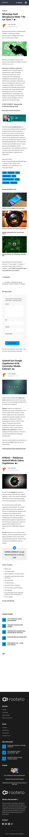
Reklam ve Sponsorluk (7, 717)
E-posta (7, 327)
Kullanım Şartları (6, 715)
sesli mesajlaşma (8, 179)
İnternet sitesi (8, 334)
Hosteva (20, 2)
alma (4, 172)
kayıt (17, 172)
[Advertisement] (14, 672)
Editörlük (4, 709)
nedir (14, 176)
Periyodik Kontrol (6, 735)
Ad (6, 320)
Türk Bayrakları (5, 733)
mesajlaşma (6, 176)
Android (4, 11)
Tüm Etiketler (5, 712)
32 (18, 753)
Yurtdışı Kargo (5, 730)
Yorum (7, 304)
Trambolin (4, 727)
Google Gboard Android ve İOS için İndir (14, 554)
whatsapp (14, 182)
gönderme (11, 172)
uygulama (6, 182)
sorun (17, 179)
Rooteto (5, 2)
